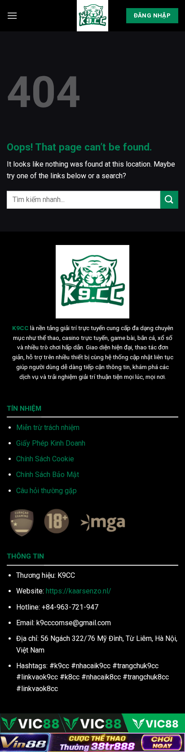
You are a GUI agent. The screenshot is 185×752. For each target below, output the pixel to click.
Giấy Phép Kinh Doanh (50, 443)
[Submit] (169, 199)
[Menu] (12, 15)
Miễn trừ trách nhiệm (47, 427)
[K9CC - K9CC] (92, 15)
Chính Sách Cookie (45, 459)
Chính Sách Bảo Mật (47, 474)
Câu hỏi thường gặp (46, 490)
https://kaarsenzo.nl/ (78, 591)
